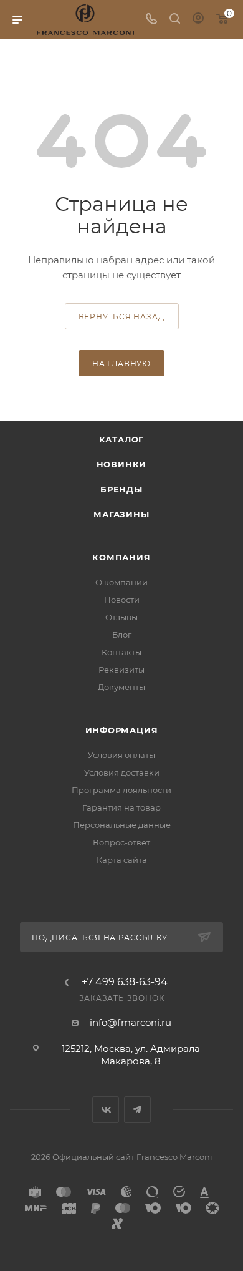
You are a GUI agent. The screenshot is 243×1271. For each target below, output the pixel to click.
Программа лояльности (121, 790)
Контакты (121, 652)
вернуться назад (122, 316)
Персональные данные (122, 825)
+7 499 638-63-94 (125, 982)
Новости (122, 600)
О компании (121, 582)
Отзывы (121, 617)
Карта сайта (122, 860)
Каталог (122, 439)
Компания (121, 557)
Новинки (122, 464)
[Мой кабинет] (198, 20)
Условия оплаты (121, 755)
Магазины (121, 514)
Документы (121, 687)
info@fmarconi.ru (130, 1022)
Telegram (137, 1109)
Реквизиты (121, 669)
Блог (121, 635)
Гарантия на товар (121, 807)
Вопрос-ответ (121, 842)
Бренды (121, 489)
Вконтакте (105, 1109)
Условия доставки (122, 772)
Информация (121, 730)
